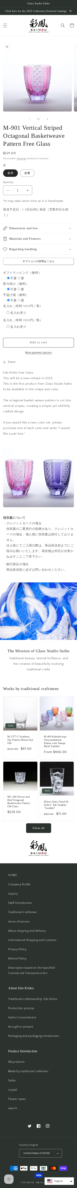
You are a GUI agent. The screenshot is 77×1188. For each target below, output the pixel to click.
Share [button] (12, 362)
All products (16, 1062)
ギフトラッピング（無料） (22, 273)
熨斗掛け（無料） (16, 284)
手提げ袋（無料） (16, 295)
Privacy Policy (17, 949)
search (12, 1108)
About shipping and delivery (27, 931)
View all (38, 828)
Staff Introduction (20, 903)
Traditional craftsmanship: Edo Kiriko (32, 999)
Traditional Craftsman (22, 912)
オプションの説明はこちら (39, 261)
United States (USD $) (36, 1153)
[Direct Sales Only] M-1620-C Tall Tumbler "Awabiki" (56, 805)
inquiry (13, 893)
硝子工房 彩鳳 (33, 1182)
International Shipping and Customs (32, 940)
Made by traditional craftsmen (28, 1071)
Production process (21, 1008)
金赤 (10, 173)
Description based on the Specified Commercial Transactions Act (31, 970)
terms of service (19, 921)
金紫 (27, 173)
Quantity (8, 182)
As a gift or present (20, 1026)
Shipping (21, 159)
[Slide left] (29, 119)
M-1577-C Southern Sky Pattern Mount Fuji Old (20, 739)
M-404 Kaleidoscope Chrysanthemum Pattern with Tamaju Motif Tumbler (55, 741)
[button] (5, 25)
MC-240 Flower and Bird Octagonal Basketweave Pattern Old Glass (18, 801)
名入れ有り (18, 313)
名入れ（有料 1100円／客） (23, 306)
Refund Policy (17, 958)
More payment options (38, 352)
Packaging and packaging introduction (33, 1036)
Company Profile (19, 884)
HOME (12, 875)
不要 (13, 278)
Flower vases (17, 1099)
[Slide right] (47, 119)
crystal (12, 1089)
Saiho (12, 1080)
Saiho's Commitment (22, 1017)
